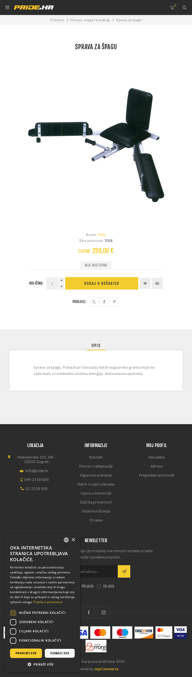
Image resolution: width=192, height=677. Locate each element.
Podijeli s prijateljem (157, 283)
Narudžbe (156, 457)
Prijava (88, 586)
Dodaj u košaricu (101, 283)
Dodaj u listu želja (145, 283)
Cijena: (84, 251)
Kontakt (96, 457)
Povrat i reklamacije (96, 466)
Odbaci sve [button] (59, 653)
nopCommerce (106, 669)
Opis (96, 345)
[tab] (96, 345)
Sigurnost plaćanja (96, 475)
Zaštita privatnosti (96, 502)
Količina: (36, 283)
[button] (42, 664)
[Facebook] (88, 612)
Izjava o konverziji (96, 493)
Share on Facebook (104, 301)
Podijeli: (79, 301)
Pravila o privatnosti (48, 602)
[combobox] (66, 539)
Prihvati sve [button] (26, 653)
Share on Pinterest (114, 301)
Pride (102, 234)
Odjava (108, 586)
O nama (96, 520)
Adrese (156, 466)
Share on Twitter (93, 301)
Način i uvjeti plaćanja (96, 484)
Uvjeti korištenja (96, 511)
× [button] (73, 540)
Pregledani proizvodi (156, 475)
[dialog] (42, 603)
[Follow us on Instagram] (103, 612)
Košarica (175, 5)
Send (124, 571)
